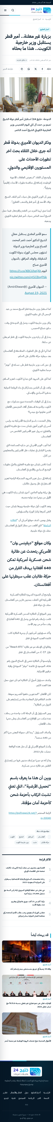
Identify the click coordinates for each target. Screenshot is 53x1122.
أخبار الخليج (37, 19)
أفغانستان (41, 836)
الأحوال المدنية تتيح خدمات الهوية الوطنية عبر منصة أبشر (28, 1040)
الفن (39, 1098)
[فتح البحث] (13, 10)
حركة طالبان (45, 842)
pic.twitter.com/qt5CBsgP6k (28, 277)
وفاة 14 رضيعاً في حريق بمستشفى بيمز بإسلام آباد (30, 969)
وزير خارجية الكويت (22, 842)
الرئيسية (48, 19)
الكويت (12, 836)
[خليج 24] (40, 10)
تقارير (5, 1092)
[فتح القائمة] (5, 10)
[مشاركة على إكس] (35, 69)
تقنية (13, 1098)
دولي (26, 1092)
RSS (26, 1105)
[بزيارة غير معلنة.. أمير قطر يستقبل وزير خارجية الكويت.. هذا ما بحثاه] (49, 837)
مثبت (35, 842)
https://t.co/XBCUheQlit (25, 271)
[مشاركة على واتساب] (29, 69)
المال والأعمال (16, 1092)
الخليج (21, 836)
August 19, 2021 (36, 293)
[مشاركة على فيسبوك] (42, 69)
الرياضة (31, 1098)
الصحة (46, 1098)
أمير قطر (30, 836)
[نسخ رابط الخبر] (22, 69)
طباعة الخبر (8, 69)
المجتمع (22, 1098)
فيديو (6, 1098)
